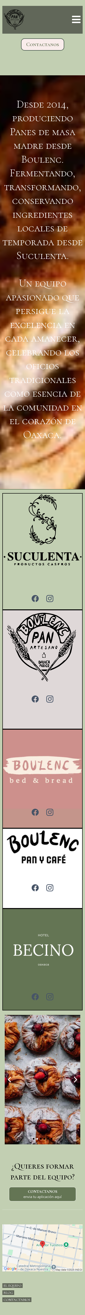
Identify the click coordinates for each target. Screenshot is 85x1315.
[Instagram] (49, 598)
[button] (76, 19)
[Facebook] (35, 598)
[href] (42, 1247)
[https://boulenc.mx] (14, 20)
